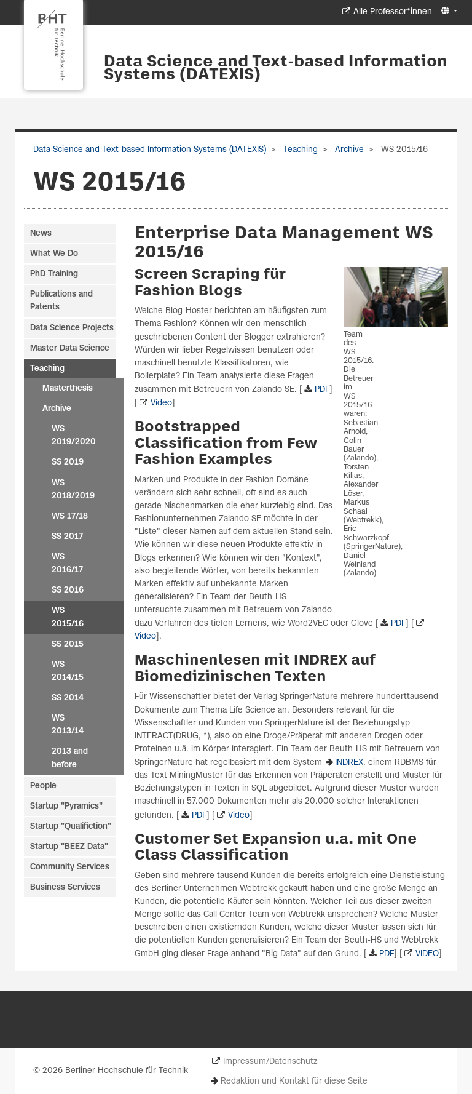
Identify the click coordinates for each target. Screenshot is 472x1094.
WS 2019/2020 (74, 435)
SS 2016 (68, 590)
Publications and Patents (61, 300)
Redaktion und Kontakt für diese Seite (294, 1081)
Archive (348, 150)
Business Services (65, 888)
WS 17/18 (70, 517)
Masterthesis (67, 389)
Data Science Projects (72, 328)
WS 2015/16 (68, 617)
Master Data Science (69, 349)
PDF (322, 390)
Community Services (69, 867)
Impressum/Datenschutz (270, 1062)
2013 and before (70, 758)
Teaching (299, 150)
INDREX (349, 763)
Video (161, 403)
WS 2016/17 (67, 563)
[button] (447, 11)
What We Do (54, 254)
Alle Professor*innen (392, 12)
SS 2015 (68, 645)
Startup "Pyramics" (66, 806)
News (41, 234)
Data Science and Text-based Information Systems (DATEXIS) (275, 68)
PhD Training (54, 274)
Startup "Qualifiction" (70, 827)
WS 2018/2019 (73, 489)
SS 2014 (68, 698)
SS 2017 (67, 537)
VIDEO (427, 954)
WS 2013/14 (68, 724)
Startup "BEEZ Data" (69, 847)
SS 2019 (68, 462)
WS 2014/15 (68, 671)
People (43, 786)
